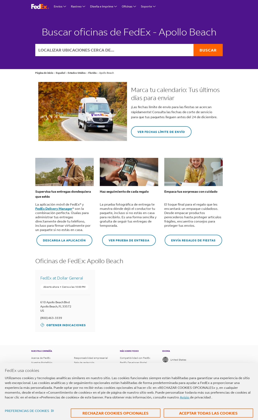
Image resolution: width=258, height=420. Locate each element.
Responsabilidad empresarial (91, 357)
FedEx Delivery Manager (53, 208)
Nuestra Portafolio (41, 362)
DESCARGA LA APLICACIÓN (61, 238)
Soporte (146, 6)
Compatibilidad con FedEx (135, 357)
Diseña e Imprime (101, 6)
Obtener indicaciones (63, 325)
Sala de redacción (84, 362)
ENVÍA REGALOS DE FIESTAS (190, 238)
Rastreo (76, 6)
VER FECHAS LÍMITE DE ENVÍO (158, 130)
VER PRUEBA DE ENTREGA (125, 238)
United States (178, 359)
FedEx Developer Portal (133, 362)
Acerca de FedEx (40, 357)
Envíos (58, 6)
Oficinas (127, 6)
